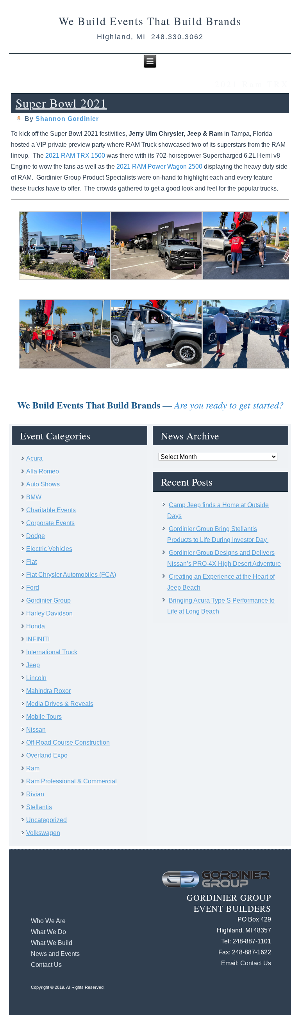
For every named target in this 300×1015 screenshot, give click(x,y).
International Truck (51, 652)
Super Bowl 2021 (61, 103)
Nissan (36, 729)
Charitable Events (51, 510)
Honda (35, 626)
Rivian (35, 794)
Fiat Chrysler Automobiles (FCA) (71, 574)
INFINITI (38, 639)
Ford (32, 587)
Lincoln (36, 678)
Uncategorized (46, 820)
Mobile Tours (44, 716)
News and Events (55, 953)
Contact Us (46, 964)
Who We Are (48, 921)
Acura (34, 458)
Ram (32, 768)
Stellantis (39, 807)
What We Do (48, 932)
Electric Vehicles (49, 548)
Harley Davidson (49, 613)
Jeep (33, 665)
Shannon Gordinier (67, 118)
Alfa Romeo (42, 471)
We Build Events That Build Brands (150, 20)
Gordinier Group (48, 600)
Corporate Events (50, 523)
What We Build (51, 942)
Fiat (31, 561)
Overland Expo (47, 755)
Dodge (35, 536)
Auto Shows (43, 484)
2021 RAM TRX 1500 (75, 155)
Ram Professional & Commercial (71, 781)
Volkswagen (43, 833)
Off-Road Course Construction (68, 742)
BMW (33, 497)
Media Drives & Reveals (59, 703)
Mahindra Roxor (48, 690)
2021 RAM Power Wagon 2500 (159, 166)
